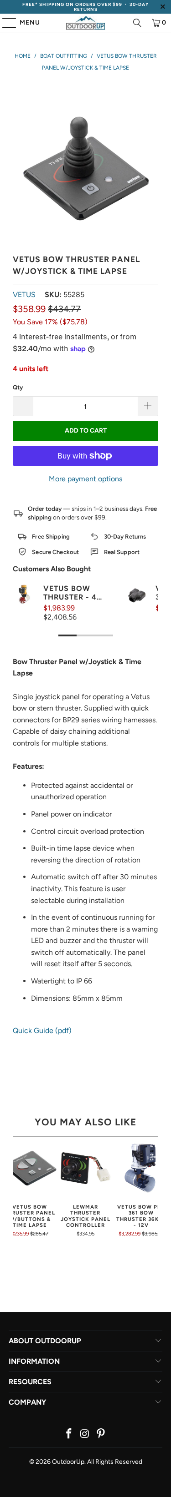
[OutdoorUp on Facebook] (69, 1434)
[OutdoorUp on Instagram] (85, 1434)
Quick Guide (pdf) (42, 1030)
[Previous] (16, 1189)
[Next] (155, 1189)
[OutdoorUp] (86, 23)
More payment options (85, 478)
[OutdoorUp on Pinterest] (101, 1434)
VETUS (24, 294)
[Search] (137, 23)
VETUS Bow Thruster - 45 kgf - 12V (72, 592)
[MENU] (5, 23)
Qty (18, 387)
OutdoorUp (68, 1462)
